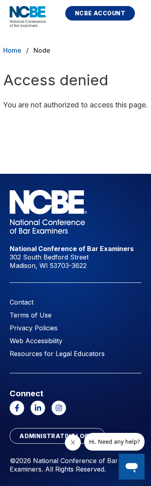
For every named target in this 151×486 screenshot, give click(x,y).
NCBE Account (100, 13)
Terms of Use (31, 315)
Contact (21, 302)
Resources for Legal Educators (57, 354)
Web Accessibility (36, 341)
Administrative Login (57, 435)
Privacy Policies (34, 328)
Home (12, 50)
